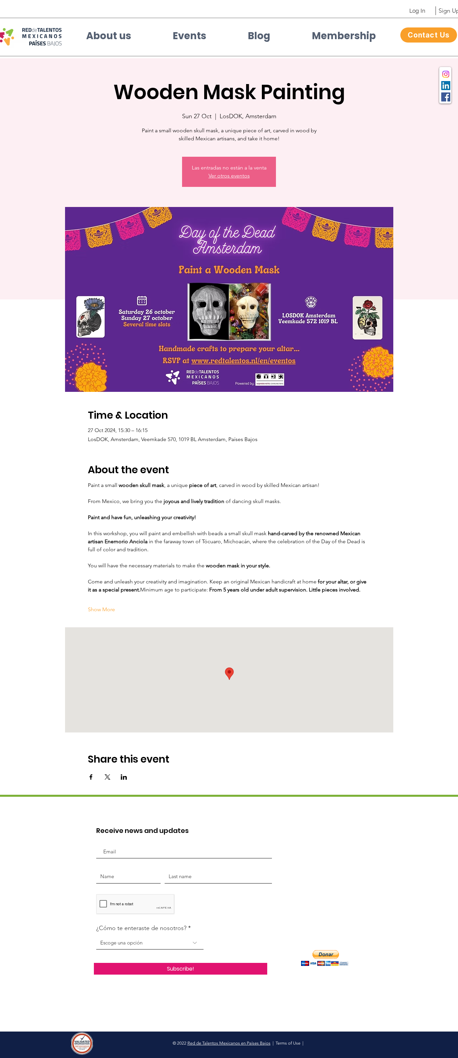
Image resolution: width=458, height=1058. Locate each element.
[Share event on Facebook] (91, 777)
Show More (101, 609)
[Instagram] (445, 74)
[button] (108, 38)
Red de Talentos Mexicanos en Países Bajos (229, 1043)
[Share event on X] (107, 777)
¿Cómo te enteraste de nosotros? (141, 928)
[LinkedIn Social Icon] (445, 85)
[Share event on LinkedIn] (124, 777)
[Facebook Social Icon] (445, 96)
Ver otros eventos (229, 175)
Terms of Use (288, 1043)
